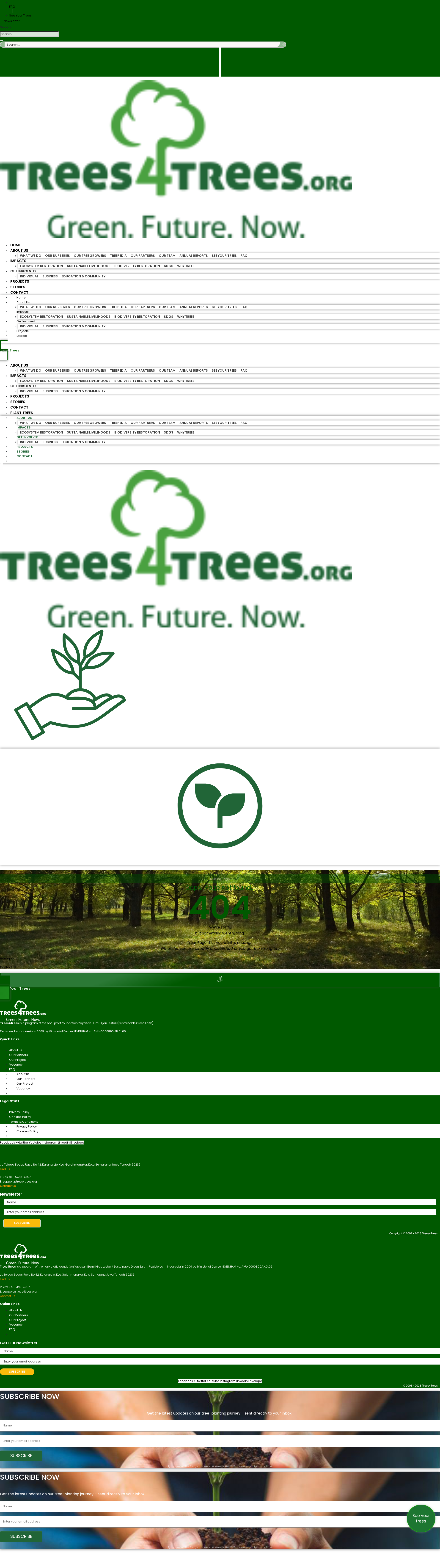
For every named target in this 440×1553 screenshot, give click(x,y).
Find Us (5, 1169)
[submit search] (284, 44)
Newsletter (12, 21)
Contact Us (8, 1186)
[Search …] (1, 466)
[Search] (1, 40)
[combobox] (29, 34)
